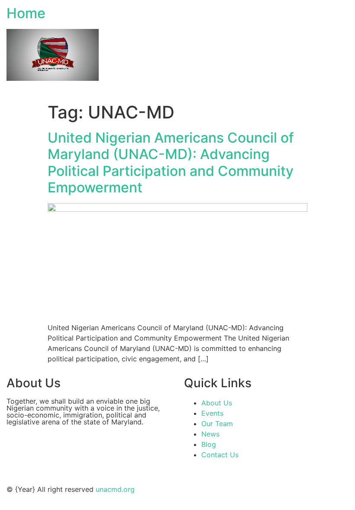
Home (25, 13)
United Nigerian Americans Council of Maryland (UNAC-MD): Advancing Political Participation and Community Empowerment (171, 162)
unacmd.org (115, 489)
